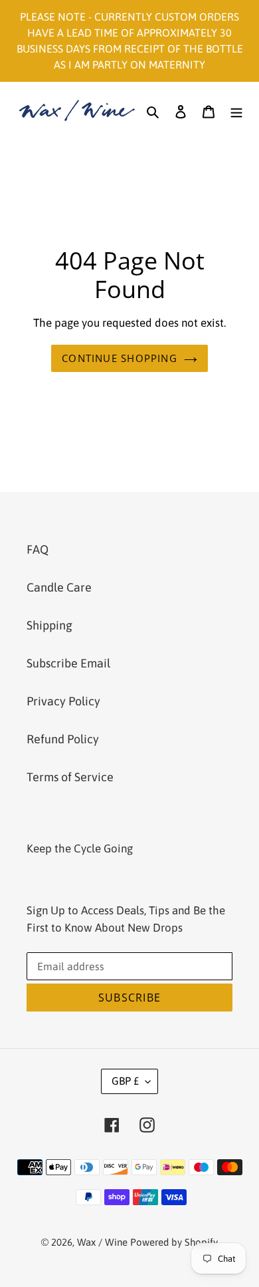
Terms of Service (70, 777)
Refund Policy (63, 739)
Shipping (49, 625)
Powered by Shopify (174, 1242)
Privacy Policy (63, 701)
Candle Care (59, 587)
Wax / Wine (102, 1242)
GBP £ (125, 1081)
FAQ (37, 549)
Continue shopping (119, 358)
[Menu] (236, 110)
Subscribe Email (68, 663)
